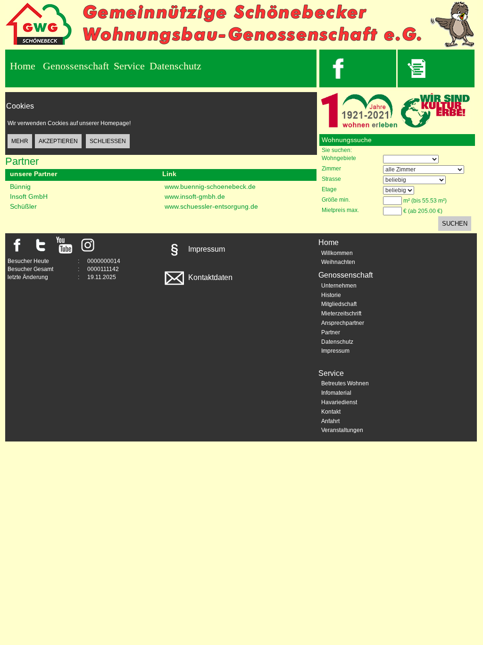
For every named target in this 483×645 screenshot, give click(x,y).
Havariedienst (339, 402)
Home (22, 66)
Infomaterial (336, 393)
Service (129, 66)
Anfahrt (330, 421)
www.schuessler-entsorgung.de (211, 206)
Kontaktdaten (209, 277)
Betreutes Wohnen (345, 383)
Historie (331, 295)
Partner (330, 332)
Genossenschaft (76, 66)
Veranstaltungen (342, 430)
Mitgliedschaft (339, 304)
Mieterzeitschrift (341, 313)
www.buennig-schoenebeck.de (210, 186)
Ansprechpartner (342, 323)
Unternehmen (339, 285)
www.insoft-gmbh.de (195, 196)
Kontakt (331, 411)
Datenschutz (175, 66)
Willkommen (337, 253)
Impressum (205, 249)
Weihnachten (338, 262)
